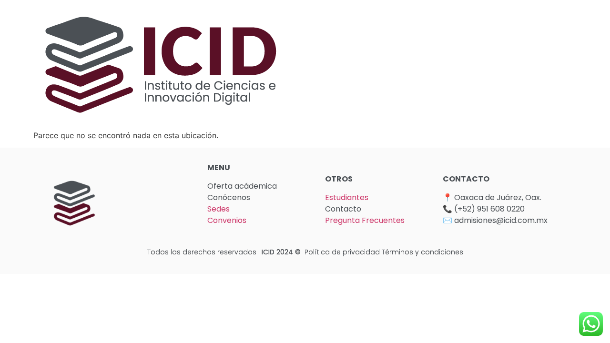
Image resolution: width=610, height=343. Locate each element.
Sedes (218, 208)
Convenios (226, 220)
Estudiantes (346, 197)
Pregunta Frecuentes (365, 220)
